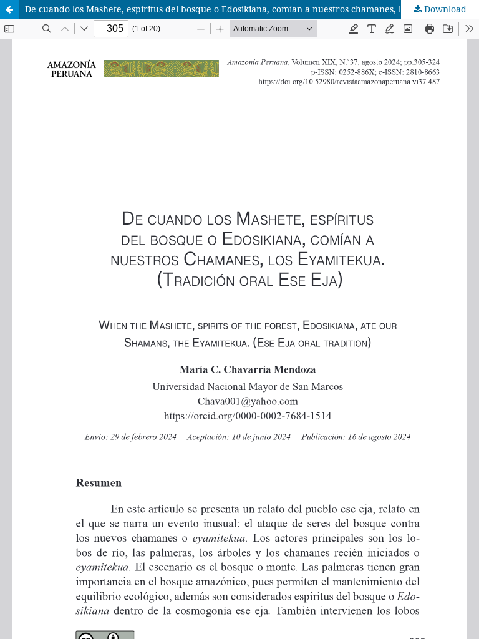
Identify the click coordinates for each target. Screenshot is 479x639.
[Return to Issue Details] (9, 9)
